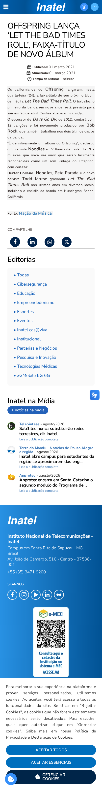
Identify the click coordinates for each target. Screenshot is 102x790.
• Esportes (24, 312)
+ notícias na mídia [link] (27, 410)
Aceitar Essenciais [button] (51, 762)
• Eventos (23, 321)
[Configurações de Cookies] (11, 779)
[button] (51, 777)
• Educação (24, 293)
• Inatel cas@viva (30, 330)
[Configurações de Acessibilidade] (84, 7)
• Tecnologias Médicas (35, 366)
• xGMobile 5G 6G (32, 375)
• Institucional (27, 339)
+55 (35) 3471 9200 (26, 572)
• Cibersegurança (30, 284)
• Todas (21, 275)
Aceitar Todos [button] (51, 750)
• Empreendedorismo (34, 302)
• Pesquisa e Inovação (35, 357)
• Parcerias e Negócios (35, 348)
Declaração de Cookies (51, 737)
